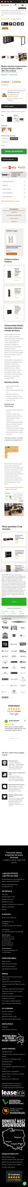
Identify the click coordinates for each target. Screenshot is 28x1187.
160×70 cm (5, 138)
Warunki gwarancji (7, 1052)
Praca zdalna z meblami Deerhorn (11, 1001)
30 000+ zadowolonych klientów (15, 795)
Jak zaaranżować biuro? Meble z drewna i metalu (13, 985)
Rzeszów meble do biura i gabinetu (12, 1164)
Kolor (2, 115)
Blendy (16, 115)
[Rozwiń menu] (26, 5)
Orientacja (4, 125)
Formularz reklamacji (8, 1011)
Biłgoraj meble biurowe (8, 1157)
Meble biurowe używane (9, 966)
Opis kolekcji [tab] (14, 218)
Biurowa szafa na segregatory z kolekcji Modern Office (18, 272)
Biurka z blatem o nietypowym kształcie (13, 1074)
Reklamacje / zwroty (7, 902)
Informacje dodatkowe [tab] (14, 215)
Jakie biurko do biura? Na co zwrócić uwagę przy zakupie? (12, 992)
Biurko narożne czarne (6, 12)
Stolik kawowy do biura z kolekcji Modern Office (19, 537)
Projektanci (5, 1027)
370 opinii (18, 711)
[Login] (18, 5)
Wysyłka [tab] (14, 221)
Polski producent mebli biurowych (11, 1003)
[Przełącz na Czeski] (11, 2)
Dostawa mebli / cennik (8, 897)
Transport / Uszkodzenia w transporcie (13, 904)
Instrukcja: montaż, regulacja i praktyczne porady (13, 1055)
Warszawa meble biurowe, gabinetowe (13, 1159)
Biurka (15, 10)
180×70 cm (14, 138)
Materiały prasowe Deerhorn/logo (11, 1019)
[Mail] (25, 1)
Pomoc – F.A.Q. (6, 1076)
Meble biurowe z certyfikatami (10, 1071)
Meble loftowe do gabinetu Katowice (12, 1162)
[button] (14, 1176)
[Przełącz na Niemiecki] (5, 2)
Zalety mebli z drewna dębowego (11, 981)
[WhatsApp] (24, 1183)
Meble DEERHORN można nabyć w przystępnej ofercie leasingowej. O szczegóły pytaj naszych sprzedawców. (13, 1085)
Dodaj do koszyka (14, 151)
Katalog (4, 909)
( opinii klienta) (16, 19)
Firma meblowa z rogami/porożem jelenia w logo (13, 1068)
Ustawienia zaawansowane (14, 608)
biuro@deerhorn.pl (13, 94)
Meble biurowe (6, 961)
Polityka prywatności (7, 899)
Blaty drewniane (6, 1064)
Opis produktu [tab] (14, 209)
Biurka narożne (21, 10)
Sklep (11, 10)
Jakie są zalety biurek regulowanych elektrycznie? (12, 978)
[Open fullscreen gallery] (25, 51)
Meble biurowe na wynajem (9, 964)
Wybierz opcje (11, 254)
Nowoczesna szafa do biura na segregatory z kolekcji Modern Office (19, 568)
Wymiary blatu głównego (8, 136)
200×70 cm (5, 142)
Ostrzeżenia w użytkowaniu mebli (11, 1059)
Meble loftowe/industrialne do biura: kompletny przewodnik (12, 997)
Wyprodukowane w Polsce (16, 784)
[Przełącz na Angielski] (8, 2)
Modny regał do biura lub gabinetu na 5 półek (13, 247)
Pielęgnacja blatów (7, 1061)
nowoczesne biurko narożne (14, 487)
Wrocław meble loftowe (8, 1167)
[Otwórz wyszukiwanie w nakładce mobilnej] (10, 5)
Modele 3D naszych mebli (9, 1016)
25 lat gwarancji (13, 761)
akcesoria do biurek (17, 422)
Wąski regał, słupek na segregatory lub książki (18, 291)
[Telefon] (22, 1)
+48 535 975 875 (13, 96)
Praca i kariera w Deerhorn (9, 1029)
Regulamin (5, 894)
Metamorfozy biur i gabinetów (10, 1079)
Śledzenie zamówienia (8, 907)
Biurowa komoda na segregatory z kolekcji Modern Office (18, 309)
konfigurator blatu (9, 201)
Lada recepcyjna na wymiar (9, 969)
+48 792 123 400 (10, 876)
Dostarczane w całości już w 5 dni (16, 773)
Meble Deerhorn (5, 10)
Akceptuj (14, 601)
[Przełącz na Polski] (2, 2)
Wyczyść (3, 145)
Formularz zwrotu (7, 1014)
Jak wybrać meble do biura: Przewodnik (13, 989)
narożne (17, 201)
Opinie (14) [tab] (14, 212)
